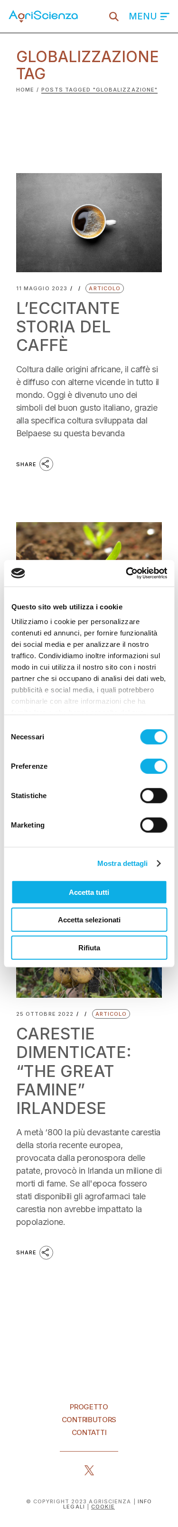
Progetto (89, 1406)
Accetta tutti (89, 892)
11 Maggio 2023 (41, 288)
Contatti (89, 1432)
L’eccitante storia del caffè (68, 326)
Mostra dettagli (122, 863)
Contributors (89, 1419)
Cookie (103, 1506)
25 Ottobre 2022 (45, 1014)
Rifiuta (89, 947)
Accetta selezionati (89, 920)
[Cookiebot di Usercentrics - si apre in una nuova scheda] (126, 573)
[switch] (153, 765)
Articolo (105, 288)
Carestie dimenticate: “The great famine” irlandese (73, 1071)
